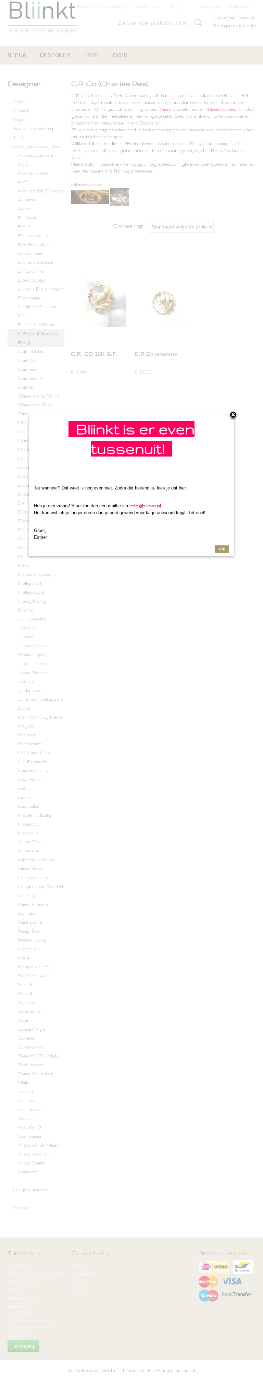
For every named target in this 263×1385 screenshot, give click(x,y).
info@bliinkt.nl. (145, 505)
